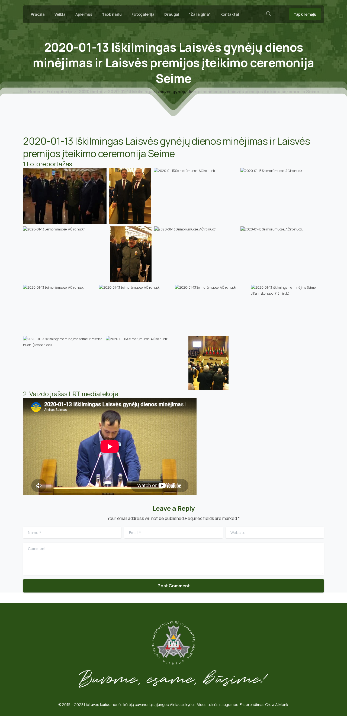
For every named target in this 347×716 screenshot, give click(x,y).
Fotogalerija (59, 92)
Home (34, 92)
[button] (65, 196)
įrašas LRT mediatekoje (84, 393)
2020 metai (90, 92)
